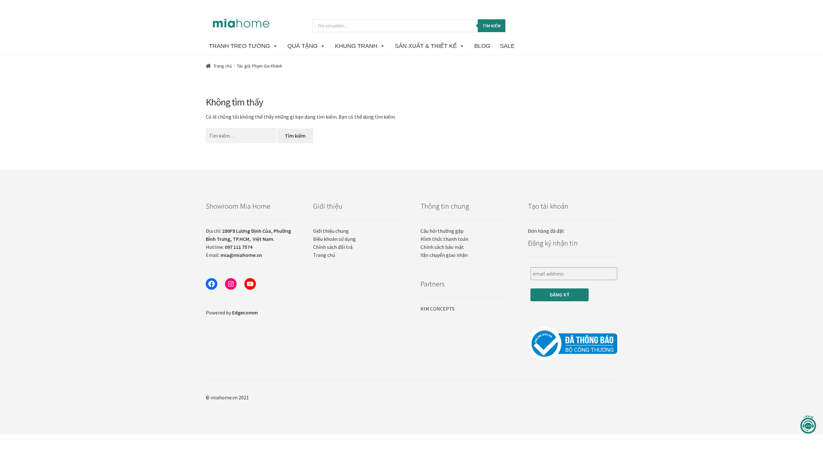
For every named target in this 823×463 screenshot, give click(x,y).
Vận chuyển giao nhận (444, 255)
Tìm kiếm (492, 26)
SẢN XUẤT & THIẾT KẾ (426, 46)
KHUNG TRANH (356, 46)
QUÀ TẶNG (302, 46)
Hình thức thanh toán (444, 239)
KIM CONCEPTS (438, 308)
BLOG (482, 46)
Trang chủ (222, 66)
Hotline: (229, 247)
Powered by (232, 312)
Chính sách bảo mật (442, 247)
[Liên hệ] (808, 424)
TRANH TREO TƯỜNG (239, 46)
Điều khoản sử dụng (334, 239)
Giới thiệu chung (331, 231)
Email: (234, 255)
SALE (507, 46)
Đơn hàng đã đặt (546, 231)
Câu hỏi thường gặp (442, 231)
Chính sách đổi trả (333, 247)
